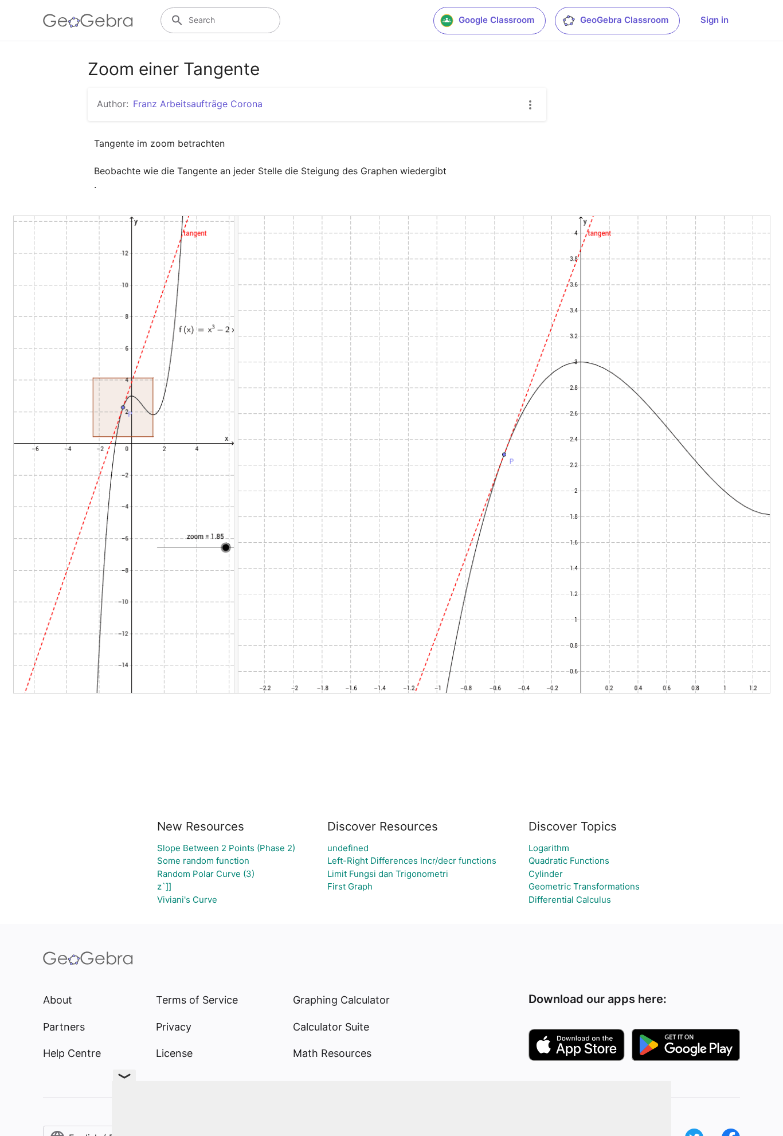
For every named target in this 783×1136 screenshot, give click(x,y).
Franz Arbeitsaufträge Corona (198, 103)
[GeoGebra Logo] (88, 21)
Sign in (714, 19)
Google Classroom (496, 19)
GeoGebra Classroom (624, 19)
